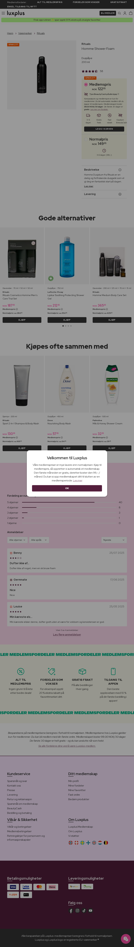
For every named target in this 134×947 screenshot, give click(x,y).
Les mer (77, 480)
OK (67, 488)
